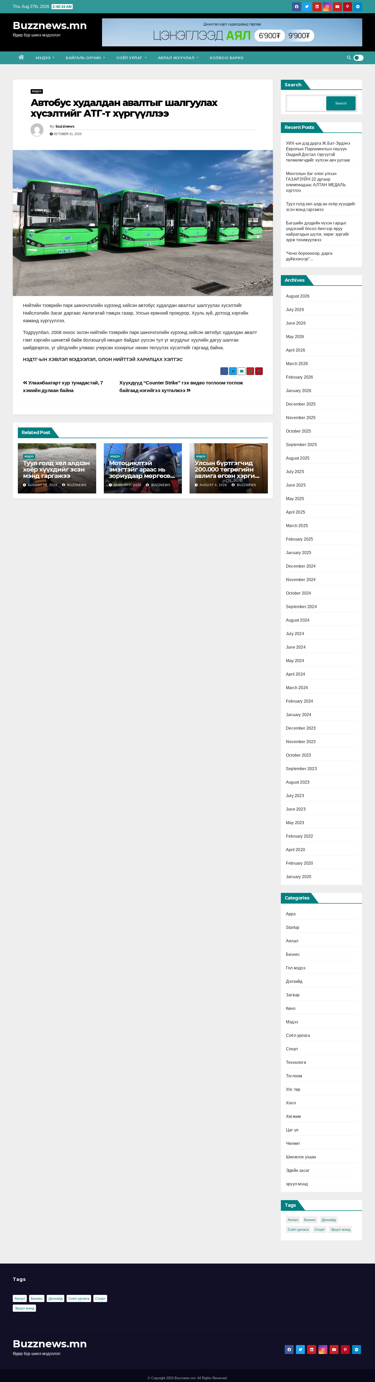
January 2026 (298, 390)
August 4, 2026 (213, 485)
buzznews (65, 126)
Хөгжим (293, 1116)
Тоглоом (294, 1076)
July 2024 (295, 634)
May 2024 (295, 661)
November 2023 (301, 742)
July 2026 (295, 309)
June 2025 (296, 485)
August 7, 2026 (127, 485)
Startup (292, 927)
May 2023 (295, 823)
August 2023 (297, 782)
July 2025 (295, 471)
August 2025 (297, 458)
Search (293, 85)
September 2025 (301, 444)
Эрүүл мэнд (340, 1229)
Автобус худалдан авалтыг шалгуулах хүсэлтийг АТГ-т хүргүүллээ (124, 108)
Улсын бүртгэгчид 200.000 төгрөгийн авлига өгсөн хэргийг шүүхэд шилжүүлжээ (228, 475)
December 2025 (301, 404)
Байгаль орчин (84, 58)
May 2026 (295, 336)
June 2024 (296, 647)
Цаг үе (292, 1130)
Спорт (292, 1049)
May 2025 (295, 499)
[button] (349, 58)
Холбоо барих (226, 58)
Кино (290, 1008)
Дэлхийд (294, 981)
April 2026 (295, 350)
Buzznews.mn (50, 25)
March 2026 (297, 363)
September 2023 (301, 769)
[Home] (21, 57)
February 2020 (299, 863)
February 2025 (299, 539)
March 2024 (297, 688)
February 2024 (299, 701)
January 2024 (298, 715)
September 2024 (301, 607)
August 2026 (297, 296)
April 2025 (295, 512)
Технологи (296, 1062)
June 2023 (296, 809)
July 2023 (295, 796)
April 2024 (295, 674)
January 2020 (298, 877)
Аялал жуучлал (177, 58)
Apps (291, 914)
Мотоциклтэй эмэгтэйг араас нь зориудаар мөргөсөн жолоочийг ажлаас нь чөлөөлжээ (141, 475)
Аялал (292, 941)
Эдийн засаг (297, 1170)
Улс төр (293, 1089)
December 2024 (301, 566)
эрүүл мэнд (297, 1184)
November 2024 (301, 580)
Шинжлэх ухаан (301, 1157)
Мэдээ (44, 58)
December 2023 (301, 728)
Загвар (292, 995)
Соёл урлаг (130, 58)
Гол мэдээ (295, 968)
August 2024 (297, 620)
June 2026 (296, 323)
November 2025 (301, 417)
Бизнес (293, 954)
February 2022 (299, 836)
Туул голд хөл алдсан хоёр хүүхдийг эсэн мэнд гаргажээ (56, 469)
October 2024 (298, 593)
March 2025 (297, 526)
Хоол (291, 1103)
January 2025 (298, 553)
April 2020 (295, 850)
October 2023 (298, 755)
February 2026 (299, 377)
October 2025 (298, 431)
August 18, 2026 (42, 485)
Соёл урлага (298, 1035)
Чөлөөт (293, 1143)
